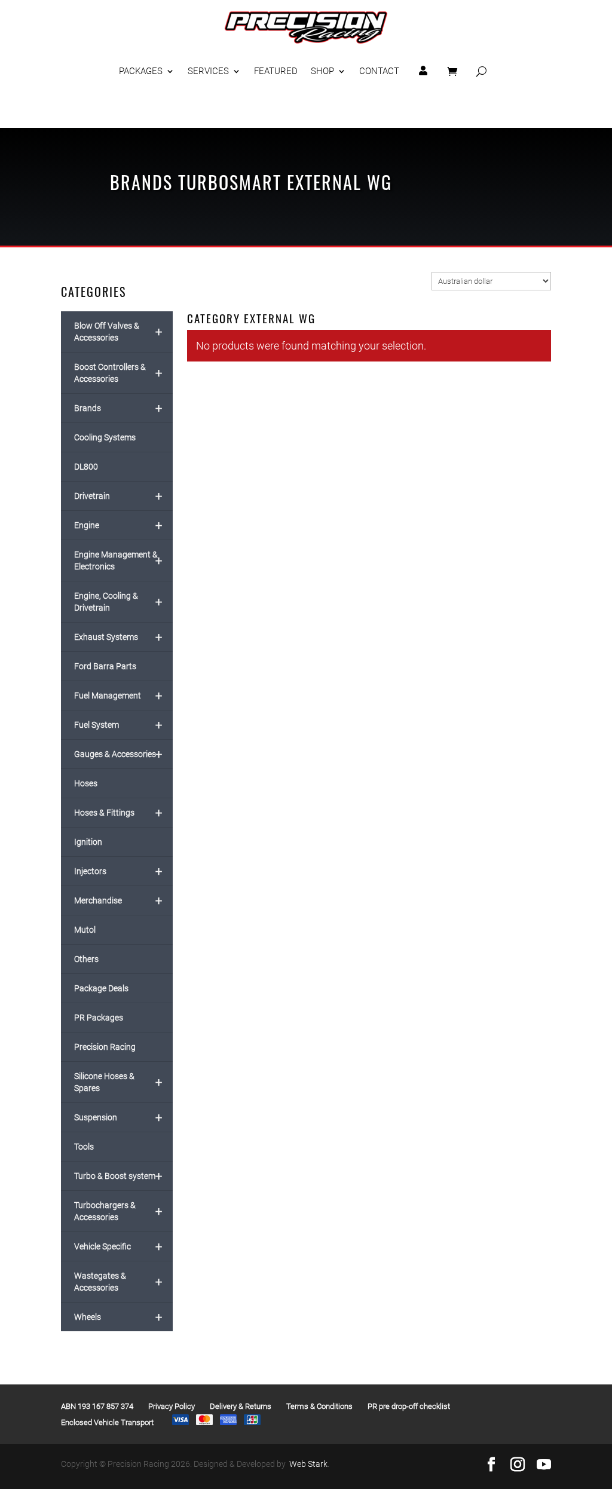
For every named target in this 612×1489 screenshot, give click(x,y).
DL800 (86, 466)
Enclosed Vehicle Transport (107, 1422)
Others (86, 959)
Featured (276, 71)
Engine (117, 525)
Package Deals (101, 988)
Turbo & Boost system (117, 1176)
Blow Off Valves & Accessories (117, 331)
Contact (379, 71)
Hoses (85, 783)
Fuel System (117, 725)
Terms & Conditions (319, 1406)
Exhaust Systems (117, 637)
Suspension (117, 1117)
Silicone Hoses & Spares (117, 1082)
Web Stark (308, 1464)
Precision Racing (105, 1047)
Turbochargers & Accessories (117, 1211)
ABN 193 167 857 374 (97, 1406)
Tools (84, 1146)
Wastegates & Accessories (117, 1281)
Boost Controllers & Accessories (117, 373)
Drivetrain (117, 496)
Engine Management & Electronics (117, 560)
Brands (141, 181)
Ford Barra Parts (105, 666)
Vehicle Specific (117, 1246)
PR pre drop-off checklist (409, 1406)
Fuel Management (117, 695)
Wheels (117, 1317)
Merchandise (117, 900)
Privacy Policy (171, 1406)
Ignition (88, 842)
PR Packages (98, 1017)
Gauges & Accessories (117, 754)
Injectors (117, 871)
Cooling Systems (105, 437)
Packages (141, 71)
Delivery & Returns (240, 1406)
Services (208, 71)
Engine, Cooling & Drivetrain (117, 601)
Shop (322, 71)
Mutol (85, 930)
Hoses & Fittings (117, 812)
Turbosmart (229, 181)
